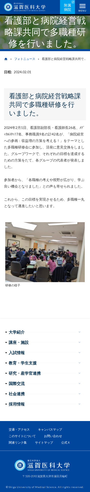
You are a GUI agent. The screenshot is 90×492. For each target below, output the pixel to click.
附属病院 (67, 7)
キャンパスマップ (50, 429)
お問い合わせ (53, 436)
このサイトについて (22, 436)
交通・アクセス (19, 429)
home (6, 59)
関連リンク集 (18, 442)
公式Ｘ (65, 442)
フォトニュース (24, 59)
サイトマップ (44, 442)
